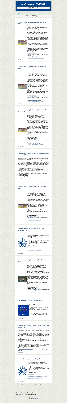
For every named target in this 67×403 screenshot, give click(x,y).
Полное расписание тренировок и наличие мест (37, 247)
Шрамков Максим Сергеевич (34, 56)
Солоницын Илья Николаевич (31, 54)
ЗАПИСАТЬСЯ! (31, 245)
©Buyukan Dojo (19, 392)
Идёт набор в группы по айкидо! (29, 359)
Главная (19, 13)
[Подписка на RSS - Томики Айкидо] (48, 389)
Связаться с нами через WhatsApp (35, 250)
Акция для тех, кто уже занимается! (30, 300)
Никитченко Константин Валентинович (36, 101)
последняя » (38, 386)
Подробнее (20, 59)
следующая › (30, 386)
